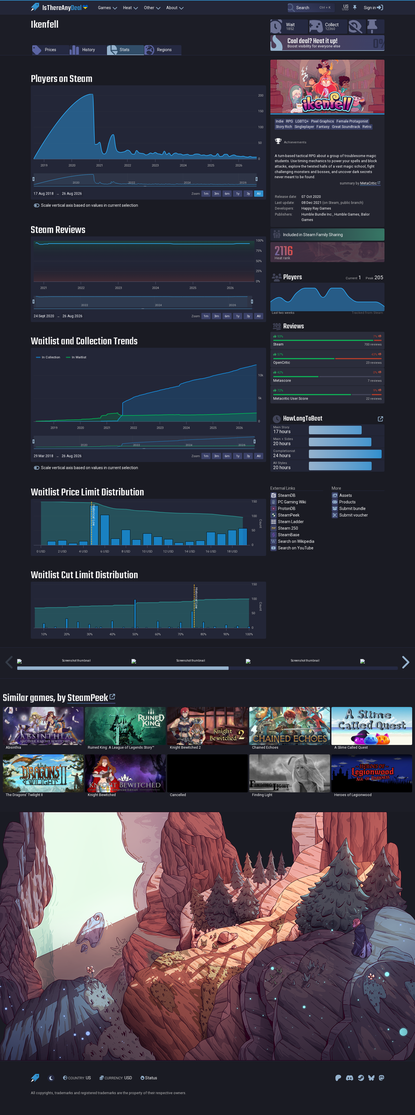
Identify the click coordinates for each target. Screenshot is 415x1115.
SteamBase (288, 535)
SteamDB (286, 495)
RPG (289, 121)
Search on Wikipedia (296, 541)
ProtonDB (286, 508)
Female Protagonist (352, 121)
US (79, 1078)
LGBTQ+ (302, 121)
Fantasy (323, 126)
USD (118, 1078)
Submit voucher (353, 515)
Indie (280, 121)
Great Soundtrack (346, 126)
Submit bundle (352, 508)
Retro (367, 126)
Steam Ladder (291, 521)
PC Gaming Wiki (292, 502)
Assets (345, 495)
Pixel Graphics (322, 121)
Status (150, 1078)
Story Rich (284, 126)
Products (347, 502)
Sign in (370, 7)
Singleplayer (304, 126)
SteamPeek (288, 515)
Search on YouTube (295, 548)
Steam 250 (288, 528)
